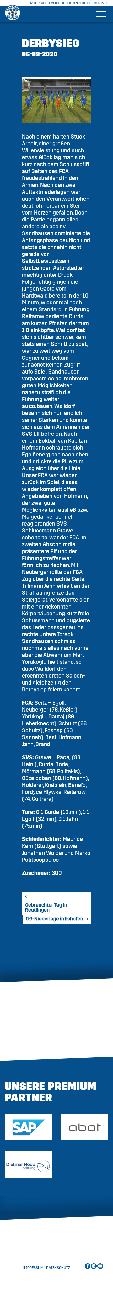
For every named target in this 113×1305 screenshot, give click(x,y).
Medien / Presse (79, 3)
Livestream (37, 3)
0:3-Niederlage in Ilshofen (54, 918)
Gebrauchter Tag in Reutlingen (46, 908)
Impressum (33, 1268)
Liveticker (56, 3)
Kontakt (100, 3)
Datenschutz (58, 1268)
